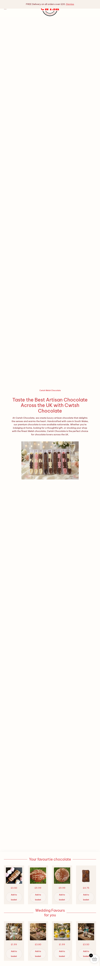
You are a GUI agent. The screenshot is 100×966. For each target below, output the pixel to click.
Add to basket (14, 897)
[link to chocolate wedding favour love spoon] (50, 460)
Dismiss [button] (70, 4)
